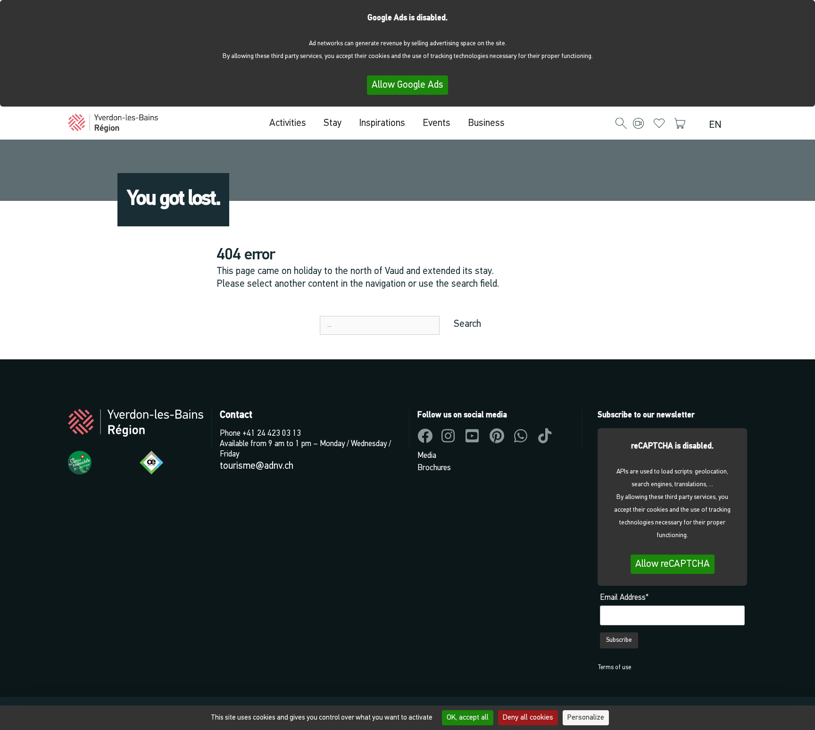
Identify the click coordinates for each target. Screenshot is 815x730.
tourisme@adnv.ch (256, 466)
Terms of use (614, 667)
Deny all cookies (528, 718)
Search (467, 324)
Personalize (585, 718)
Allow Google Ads (407, 85)
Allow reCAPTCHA (672, 564)
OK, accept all (468, 718)
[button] (621, 124)
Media (426, 456)
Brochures (434, 468)
